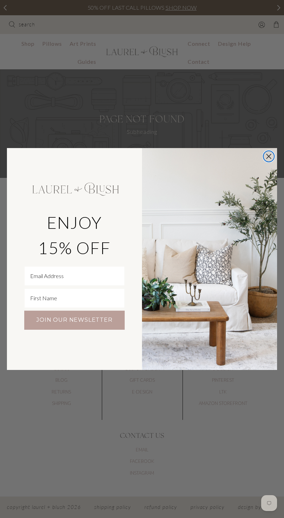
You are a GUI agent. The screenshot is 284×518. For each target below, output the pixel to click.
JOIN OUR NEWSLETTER (74, 320)
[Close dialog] (268, 156)
